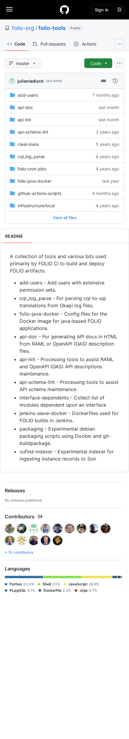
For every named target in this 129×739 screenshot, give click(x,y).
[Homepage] (64, 9)
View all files (64, 217)
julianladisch (30, 81)
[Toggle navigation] (9, 9)
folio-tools (52, 28)
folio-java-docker (34, 181)
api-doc (25, 107)
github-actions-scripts (39, 193)
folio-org (23, 28)
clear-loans (28, 144)
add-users (28, 95)
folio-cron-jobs (32, 168)
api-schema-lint (33, 131)
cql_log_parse (31, 156)
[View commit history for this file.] (115, 81)
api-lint (24, 119)
